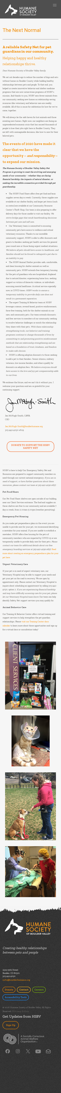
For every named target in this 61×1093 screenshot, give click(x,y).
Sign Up (10, 1025)
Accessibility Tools (16, 997)
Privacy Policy (21, 1011)
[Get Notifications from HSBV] (48, 1051)
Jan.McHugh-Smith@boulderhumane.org (24, 426)
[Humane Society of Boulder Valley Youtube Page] (38, 1051)
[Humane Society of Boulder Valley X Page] (28, 1051)
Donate (9, 989)
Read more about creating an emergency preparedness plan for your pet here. (30, 553)
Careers (39, 989)
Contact (23, 989)
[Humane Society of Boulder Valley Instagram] (18, 1051)
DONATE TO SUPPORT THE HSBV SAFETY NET (30, 446)
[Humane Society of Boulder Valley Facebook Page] (7, 1051)
